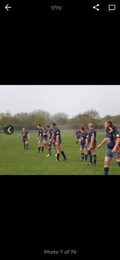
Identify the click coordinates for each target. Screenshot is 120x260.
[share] (96, 8)
